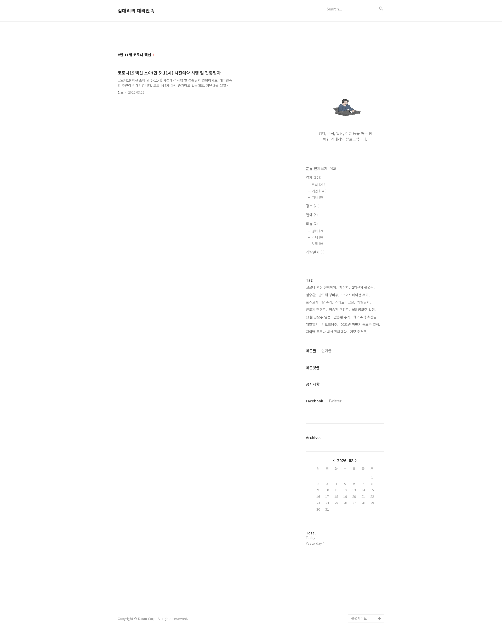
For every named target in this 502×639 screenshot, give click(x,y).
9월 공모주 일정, (364, 309)
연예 (312, 214)
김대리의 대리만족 (136, 11)
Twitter (334, 400)
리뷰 (312, 223)
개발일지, (364, 302)
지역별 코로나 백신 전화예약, (327, 331)
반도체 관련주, (316, 309)
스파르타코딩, (345, 302)
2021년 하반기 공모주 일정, (360, 324)
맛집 (317, 243)
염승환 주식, (342, 317)
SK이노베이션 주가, (355, 294)
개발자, (344, 287)
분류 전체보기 (321, 168)
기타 (317, 197)
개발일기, (313, 324)
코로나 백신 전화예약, (321, 287)
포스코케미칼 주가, (319, 302)
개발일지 (315, 252)
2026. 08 (345, 460)
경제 (313, 177)
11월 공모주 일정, (319, 317)
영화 (317, 231)
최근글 (311, 350)
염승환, (311, 294)
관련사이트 (359, 618)
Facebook (314, 400)
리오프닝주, (330, 324)
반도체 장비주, (328, 294)
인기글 (326, 350)
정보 (120, 92)
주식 (319, 184)
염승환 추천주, (339, 309)
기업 (319, 191)
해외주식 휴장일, (365, 317)
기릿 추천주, (359, 331)
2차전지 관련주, (363, 287)
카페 (317, 237)
